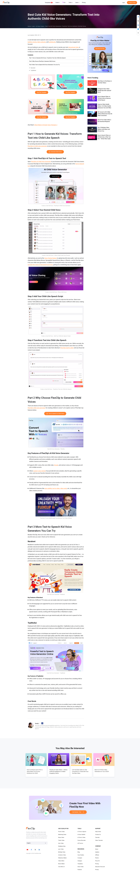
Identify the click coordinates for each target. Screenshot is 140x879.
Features (80, 869)
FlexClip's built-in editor (67, 348)
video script (63, 488)
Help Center (98, 831)
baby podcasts (41, 42)
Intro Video (61, 843)
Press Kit (97, 860)
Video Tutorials (99, 840)
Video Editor (61, 860)
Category (80, 860)
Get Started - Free (77, 812)
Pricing (84, 2)
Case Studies (81, 855)
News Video (61, 837)
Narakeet (33, 68)
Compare (80, 858)
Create (57, 2)
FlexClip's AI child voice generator (37, 146)
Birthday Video (61, 852)
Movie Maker (61, 863)
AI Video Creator (40, 26)
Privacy (97, 869)
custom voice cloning (39, 471)
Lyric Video (61, 849)
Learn (76, 2)
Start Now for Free (99, 48)
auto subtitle (48, 488)
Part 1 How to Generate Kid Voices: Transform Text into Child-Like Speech (47, 58)
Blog (79, 852)
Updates (97, 852)
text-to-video (56, 488)
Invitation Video (62, 855)
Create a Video (132, 2)
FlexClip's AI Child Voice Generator (41, 161)
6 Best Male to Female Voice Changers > (45, 125)
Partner (97, 858)
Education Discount (100, 866)
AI (64, 2)
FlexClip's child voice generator (36, 408)
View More (61, 866)
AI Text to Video (81, 837)
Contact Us (98, 834)
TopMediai (33, 70)
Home (29, 26)
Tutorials (97, 837)
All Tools (80, 843)
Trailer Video (61, 840)
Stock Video (81, 866)
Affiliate (97, 855)
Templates (47, 2)
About (96, 849)
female (56, 465)
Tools (70, 2)
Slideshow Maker (62, 858)
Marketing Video (62, 834)
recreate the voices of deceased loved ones (40, 264)
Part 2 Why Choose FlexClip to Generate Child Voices (42, 61)
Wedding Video (62, 846)
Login (123, 2)
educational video (73, 47)
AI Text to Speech (82, 831)
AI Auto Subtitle (81, 834)
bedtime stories (32, 42)
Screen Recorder (82, 840)
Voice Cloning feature (50, 258)
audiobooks (52, 42)
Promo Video (61, 831)
